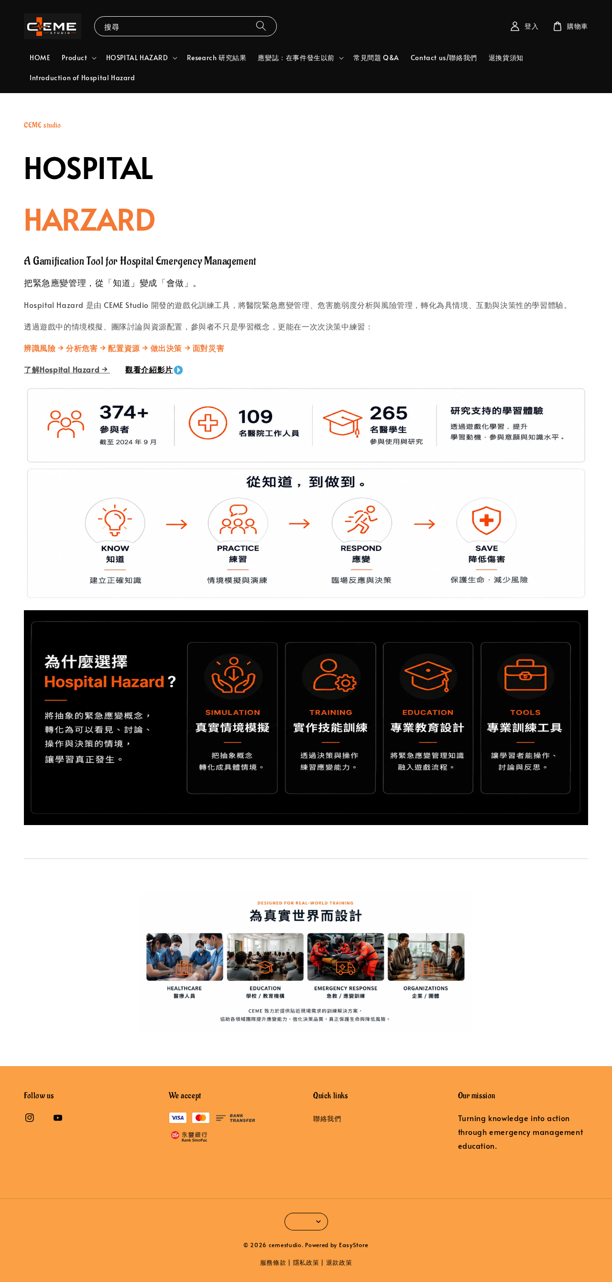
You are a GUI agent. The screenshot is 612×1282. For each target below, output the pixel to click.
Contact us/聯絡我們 (444, 57)
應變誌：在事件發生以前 (296, 57)
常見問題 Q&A (376, 57)
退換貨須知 (506, 57)
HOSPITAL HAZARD (137, 57)
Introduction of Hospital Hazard (82, 77)
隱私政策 (306, 1262)
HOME (40, 57)
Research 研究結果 (217, 57)
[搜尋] (261, 26)
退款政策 (339, 1262)
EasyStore (354, 1244)
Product (74, 57)
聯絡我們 (327, 1118)
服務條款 (273, 1262)
